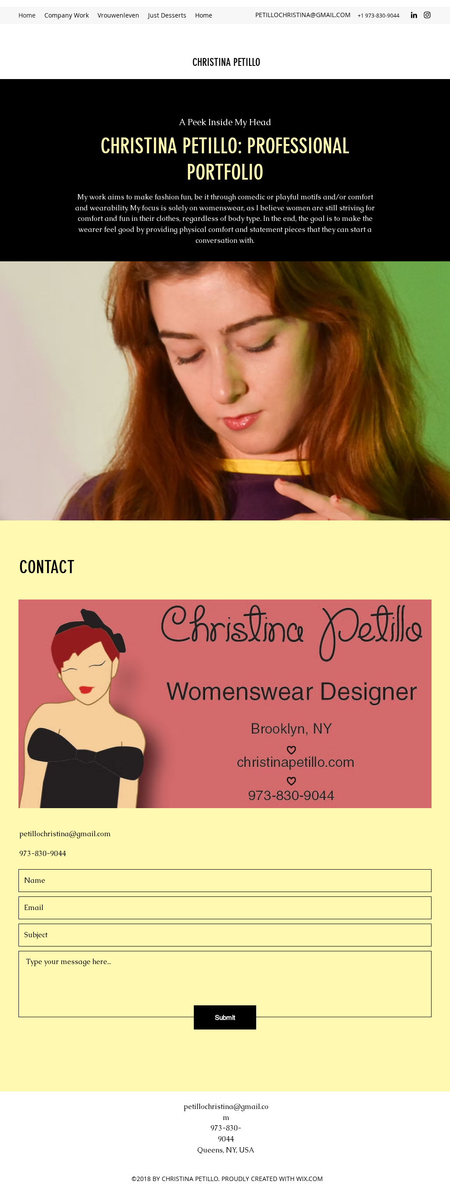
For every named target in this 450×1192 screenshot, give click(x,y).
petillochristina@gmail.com (65, 833)
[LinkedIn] (414, 15)
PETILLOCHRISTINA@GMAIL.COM (303, 15)
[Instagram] (427, 15)
